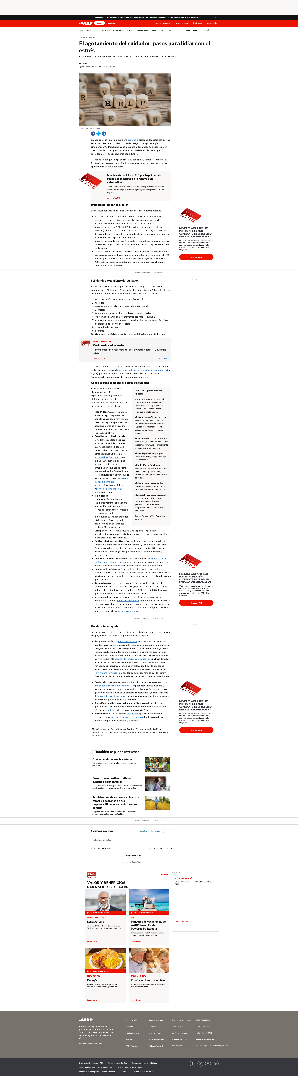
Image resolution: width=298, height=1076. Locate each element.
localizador (111, 710)
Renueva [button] (111, 23)
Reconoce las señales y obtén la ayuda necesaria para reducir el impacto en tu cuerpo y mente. (127, 56)
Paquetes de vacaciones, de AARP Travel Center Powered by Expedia (148, 925)
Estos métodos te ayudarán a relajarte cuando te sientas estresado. (114, 764)
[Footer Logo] (97, 1020)
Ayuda (158, 23)
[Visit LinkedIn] (216, 1064)
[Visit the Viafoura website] (137, 862)
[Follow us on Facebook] (192, 1064)
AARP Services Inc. (156, 1039)
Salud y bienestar (95, 917)
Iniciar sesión (144, 831)
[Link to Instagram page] (208, 1064)
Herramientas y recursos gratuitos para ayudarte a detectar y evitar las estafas (129, 351)
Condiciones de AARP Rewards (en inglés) (95, 1067)
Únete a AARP (113, 197)
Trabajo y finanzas (102, 341)
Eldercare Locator (127, 641)
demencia (133, 139)
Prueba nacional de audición (148, 980)
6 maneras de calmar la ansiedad (112, 759)
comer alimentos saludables (116, 562)
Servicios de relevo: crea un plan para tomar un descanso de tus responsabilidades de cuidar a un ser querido (115, 802)
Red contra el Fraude (108, 345)
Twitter (99, 134)
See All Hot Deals (182, 921)
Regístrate (197, 23)
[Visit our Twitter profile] (200, 1064)
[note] (125, 128)
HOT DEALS (182, 878)
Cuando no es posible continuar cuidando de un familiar (112, 779)
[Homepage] (86, 23)
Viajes (133, 917)
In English (110, 67)
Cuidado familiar (87, 37)
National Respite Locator (108, 457)
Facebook (94, 134)
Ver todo (163, 358)
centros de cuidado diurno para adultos (111, 482)
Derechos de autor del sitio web (129, 1067)
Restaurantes (93, 976)
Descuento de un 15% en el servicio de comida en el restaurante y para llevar (102, 985)
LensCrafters (95, 921)
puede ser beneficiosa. (127, 600)
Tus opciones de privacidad (143, 1072)
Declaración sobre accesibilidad (144, 1063)
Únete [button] (99, 23)
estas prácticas (130, 611)
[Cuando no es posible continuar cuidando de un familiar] (157, 783)
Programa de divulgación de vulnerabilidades (97, 1072)
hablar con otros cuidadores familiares (115, 685)
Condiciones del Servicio (117, 1063)
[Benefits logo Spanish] (85, 345)
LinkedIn (105, 134)
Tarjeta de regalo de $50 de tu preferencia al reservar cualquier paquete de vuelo (148, 934)
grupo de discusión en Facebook (126, 717)
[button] (216, 17)
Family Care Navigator (106, 672)
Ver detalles (98, 358)
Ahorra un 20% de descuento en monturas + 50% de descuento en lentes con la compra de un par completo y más (105, 927)
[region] (131, 847)
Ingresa (210, 23)
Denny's (92, 980)
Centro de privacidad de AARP (91, 1063)
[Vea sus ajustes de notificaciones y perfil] (171, 848)
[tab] (101, 848)
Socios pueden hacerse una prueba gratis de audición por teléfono (148, 985)
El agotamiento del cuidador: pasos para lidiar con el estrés (144, 47)
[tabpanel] (202, 30)
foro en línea (133, 713)
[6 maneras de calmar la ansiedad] (157, 764)
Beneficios (167, 23)
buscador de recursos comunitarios (131, 658)
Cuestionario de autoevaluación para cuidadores (141, 369)
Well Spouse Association (113, 696)
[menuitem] (81, 31)
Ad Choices (123, 1072)
